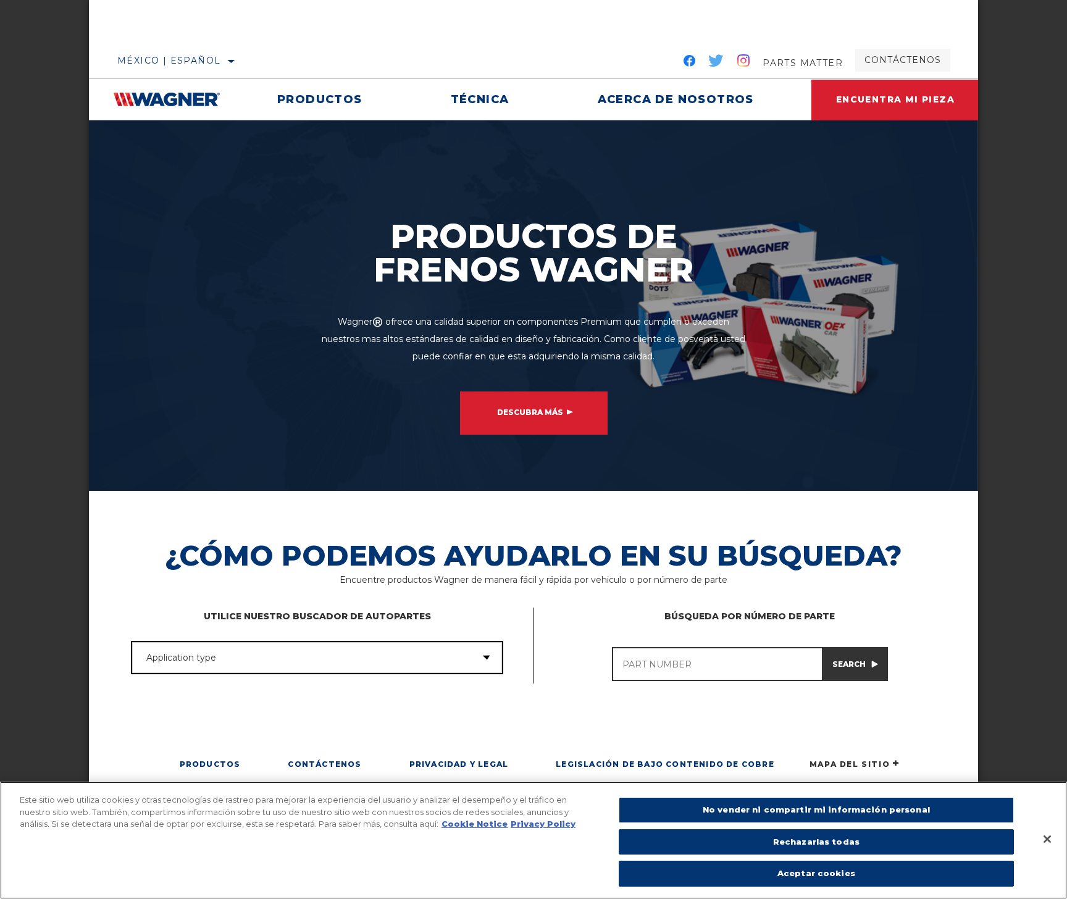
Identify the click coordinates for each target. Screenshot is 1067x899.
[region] (533, 840)
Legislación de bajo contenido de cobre (665, 764)
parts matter (803, 63)
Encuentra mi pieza (895, 99)
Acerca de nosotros (676, 99)
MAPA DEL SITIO (850, 764)
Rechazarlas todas (816, 842)
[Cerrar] (1047, 839)
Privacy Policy (543, 824)
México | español (168, 60)
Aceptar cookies (816, 873)
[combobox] (301, 657)
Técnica (480, 99)
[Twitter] (716, 63)
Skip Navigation (126, 4)
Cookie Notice (474, 824)
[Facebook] (689, 63)
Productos (319, 99)
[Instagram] (743, 63)
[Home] (173, 99)
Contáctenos (902, 59)
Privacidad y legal (459, 764)
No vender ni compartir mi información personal (816, 809)
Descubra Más (530, 412)
